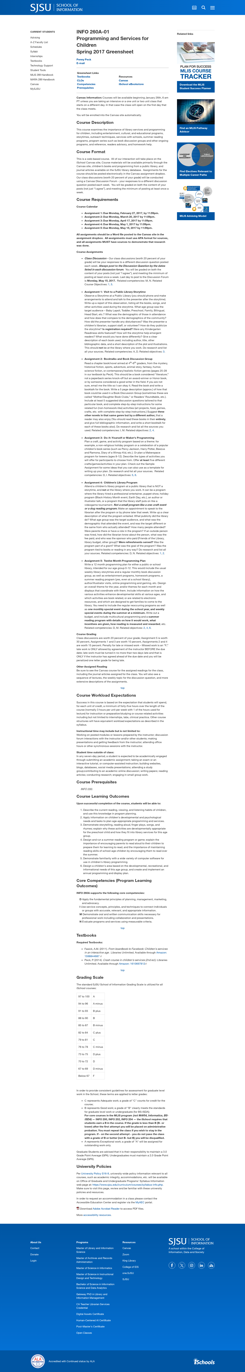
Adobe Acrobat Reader (106, 1208)
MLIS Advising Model (193, 215)
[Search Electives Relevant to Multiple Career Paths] (196, 155)
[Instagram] (191, 1265)
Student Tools (38, 70)
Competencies (86, 84)
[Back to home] (192, 1241)
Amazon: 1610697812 (132, 963)
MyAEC (140, 1202)
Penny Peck (83, 59)
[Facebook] (172, 1265)
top (122, 687)
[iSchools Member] (204, 1361)
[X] (181, 1265)
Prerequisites (85, 87)
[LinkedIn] (201, 1265)
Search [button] (203, 7)
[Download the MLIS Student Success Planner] (196, 61)
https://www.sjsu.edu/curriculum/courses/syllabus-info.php (127, 1184)
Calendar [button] (194, 7)
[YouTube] (211, 1265)
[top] (33, 1238)
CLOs (80, 80)
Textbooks (83, 76)
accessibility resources (97, 1214)
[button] (212, 7)
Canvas (123, 80)
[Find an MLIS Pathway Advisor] (196, 111)
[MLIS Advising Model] (196, 199)
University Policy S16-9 (95, 1173)
